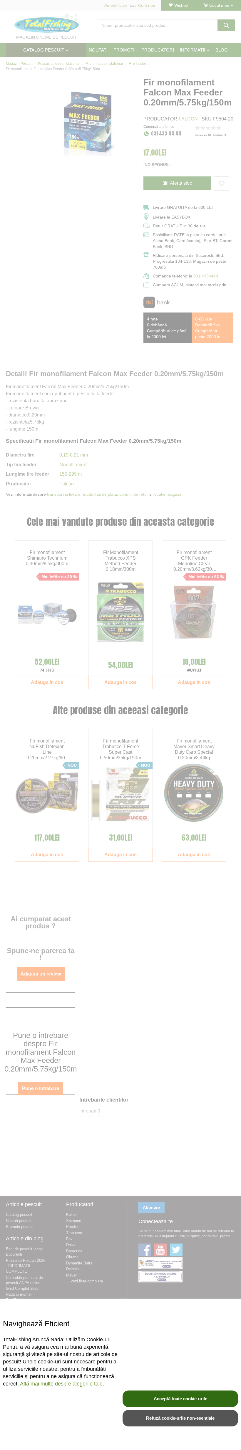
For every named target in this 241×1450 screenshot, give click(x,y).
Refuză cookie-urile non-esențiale (180, 1418)
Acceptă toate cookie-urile (180, 1398)
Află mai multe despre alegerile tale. (62, 1384)
